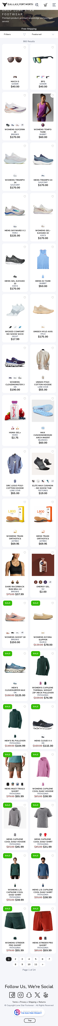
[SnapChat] (29, 995)
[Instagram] (20, 995)
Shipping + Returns (37, 1002)
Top (30, 1020)
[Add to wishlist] (25, 47)
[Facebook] (12, 995)
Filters (7, 34)
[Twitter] (37, 995)
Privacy (23, 1002)
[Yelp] (46, 995)
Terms (15, 1002)
